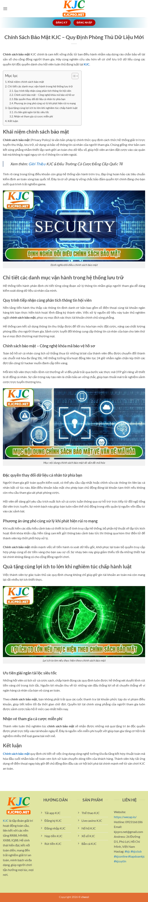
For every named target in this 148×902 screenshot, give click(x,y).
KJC (86, 64)
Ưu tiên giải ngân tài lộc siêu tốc (31, 112)
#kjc (127, 851)
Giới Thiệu (37, 164)
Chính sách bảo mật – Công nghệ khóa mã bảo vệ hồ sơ (44, 94)
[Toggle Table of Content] (73, 76)
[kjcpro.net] (74, 8)
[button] (5, 8)
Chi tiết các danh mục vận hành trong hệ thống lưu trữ (40, 86)
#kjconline (121, 856)
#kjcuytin (120, 861)
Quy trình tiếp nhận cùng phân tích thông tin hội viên (42, 90)
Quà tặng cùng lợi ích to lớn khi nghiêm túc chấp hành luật (42, 107)
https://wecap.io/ (125, 817)
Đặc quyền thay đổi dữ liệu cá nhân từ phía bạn (39, 99)
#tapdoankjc (136, 856)
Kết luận (13, 121)
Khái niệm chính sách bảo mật (26, 81)
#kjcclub (136, 851)
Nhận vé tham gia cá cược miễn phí (33, 116)
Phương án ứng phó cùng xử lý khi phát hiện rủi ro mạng (45, 103)
